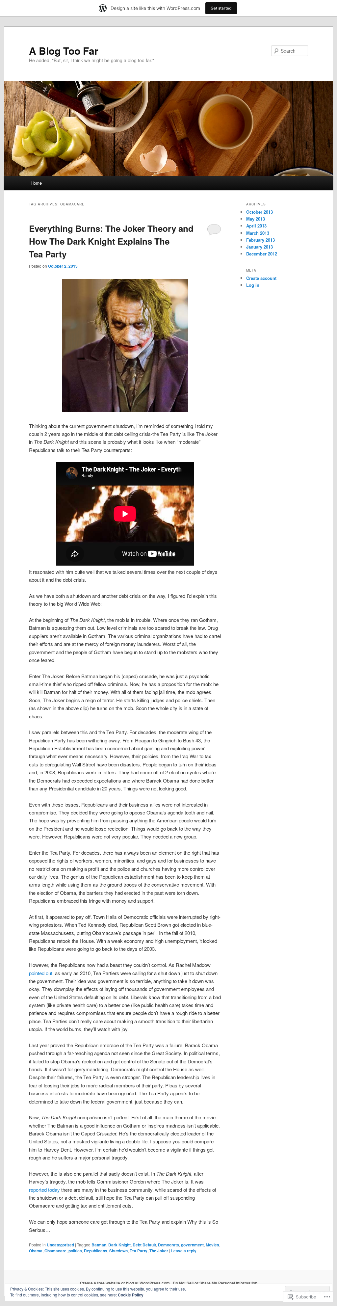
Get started (221, 8)
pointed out (40, 973)
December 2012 (261, 254)
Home (36, 183)
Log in (252, 285)
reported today (44, 1189)
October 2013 (259, 212)
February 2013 (260, 240)
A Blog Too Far (63, 50)
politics (75, 1251)
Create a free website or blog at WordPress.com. (125, 1283)
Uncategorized (60, 1245)
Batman (98, 1245)
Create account (261, 278)
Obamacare (55, 1251)
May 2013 (255, 219)
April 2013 (256, 226)
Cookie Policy (130, 1295)
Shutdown (118, 1251)
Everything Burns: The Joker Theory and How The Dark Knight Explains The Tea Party (111, 241)
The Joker (158, 1251)
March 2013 (257, 233)
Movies (212, 1245)
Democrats (168, 1245)
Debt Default (144, 1245)
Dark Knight (119, 1245)
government (192, 1245)
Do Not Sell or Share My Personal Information (215, 1283)
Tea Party (138, 1251)
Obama (35, 1251)
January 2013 (259, 247)
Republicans (95, 1251)
